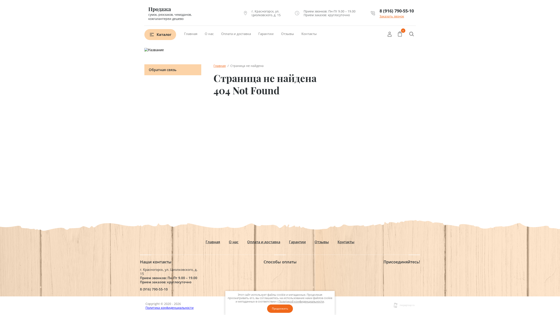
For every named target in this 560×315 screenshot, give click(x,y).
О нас (209, 34)
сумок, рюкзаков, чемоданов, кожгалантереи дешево (170, 16)
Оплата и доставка (236, 34)
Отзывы (287, 34)
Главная (190, 34)
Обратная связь (163, 69)
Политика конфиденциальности (169, 308)
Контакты (309, 34)
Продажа (159, 8)
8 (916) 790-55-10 (397, 11)
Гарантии (266, 34)
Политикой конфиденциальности (301, 301)
